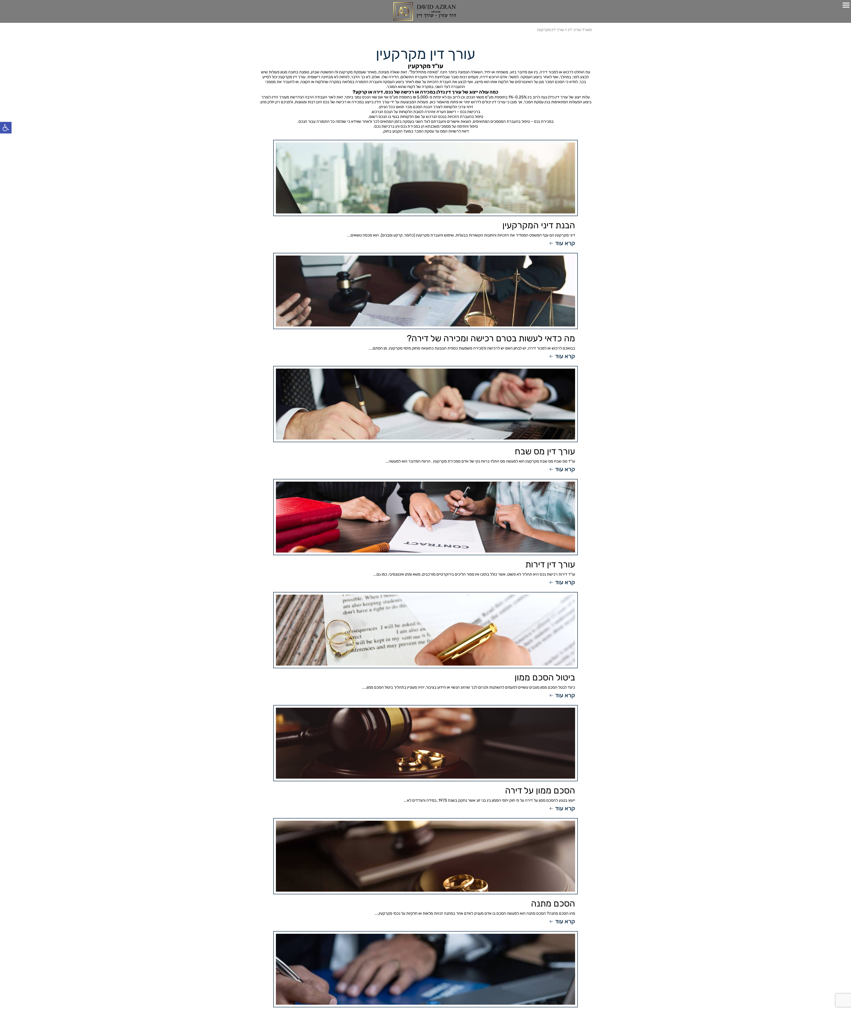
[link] (6, 127)
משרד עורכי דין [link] (580, 29)
